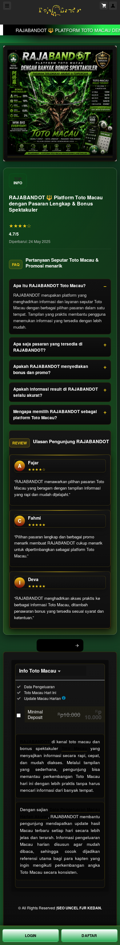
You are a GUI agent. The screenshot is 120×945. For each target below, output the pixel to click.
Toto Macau (74, 748)
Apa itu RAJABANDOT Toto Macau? (49, 285)
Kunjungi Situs (56, 645)
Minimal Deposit (65, 714)
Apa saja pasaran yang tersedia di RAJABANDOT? (47, 347)
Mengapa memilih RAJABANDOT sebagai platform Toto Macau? (55, 414)
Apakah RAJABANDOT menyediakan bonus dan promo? (50, 369)
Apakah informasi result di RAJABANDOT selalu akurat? (55, 392)
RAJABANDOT (35, 741)
